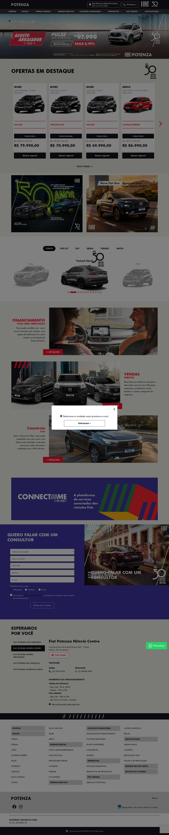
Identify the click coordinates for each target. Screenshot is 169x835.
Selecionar (83, 423)
